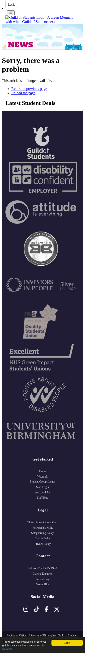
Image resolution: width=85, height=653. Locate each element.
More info (7, 649)
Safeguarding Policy (42, 533)
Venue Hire (42, 584)
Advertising (42, 579)
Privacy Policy (42, 544)
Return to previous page (29, 89)
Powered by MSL (43, 527)
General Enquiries (43, 573)
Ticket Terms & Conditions (42, 522)
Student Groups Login (42, 481)
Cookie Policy (43, 538)
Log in (11, 4)
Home (42, 471)
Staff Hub (42, 497)
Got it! (67, 642)
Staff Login (42, 487)
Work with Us (43, 492)
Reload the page (23, 93)
